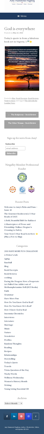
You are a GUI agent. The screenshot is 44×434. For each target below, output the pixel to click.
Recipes (7, 351)
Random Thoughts (13, 343)
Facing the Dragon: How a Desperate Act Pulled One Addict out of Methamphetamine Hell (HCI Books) (21, 284)
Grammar (9, 294)
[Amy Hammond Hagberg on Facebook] (7, 416)
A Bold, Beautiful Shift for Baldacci (20, 220)
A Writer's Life (11, 255)
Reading (8, 347)
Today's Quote (9, 101)
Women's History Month (15, 381)
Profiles (7, 340)
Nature (7, 332)
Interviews (9, 317)
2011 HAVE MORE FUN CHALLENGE (21, 251)
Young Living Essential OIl (16, 389)
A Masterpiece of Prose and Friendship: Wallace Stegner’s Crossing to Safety (18, 227)
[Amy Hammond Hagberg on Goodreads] (35, 416)
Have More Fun (11, 298)
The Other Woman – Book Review (22, 124)
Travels (7, 366)
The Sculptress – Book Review (22, 115)
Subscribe (10, 144)
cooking (8, 277)
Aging (7, 258)
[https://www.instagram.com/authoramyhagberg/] (28, 416)
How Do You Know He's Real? (18, 306)
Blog (13, 98)
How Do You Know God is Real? (18, 302)
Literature (9, 321)
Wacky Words (10, 374)
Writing (7, 385)
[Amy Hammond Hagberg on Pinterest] (21, 416)
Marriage (8, 325)
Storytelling (9, 359)
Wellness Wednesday (14, 377)
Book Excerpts (21, 98)
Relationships (10, 355)
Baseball (8, 262)
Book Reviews (33, 98)
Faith (6, 291)
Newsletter (9, 336)
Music (7, 328)
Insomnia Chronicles (14, 313)
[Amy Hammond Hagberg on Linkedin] (14, 416)
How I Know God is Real (15, 310)
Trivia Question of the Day (16, 370)
